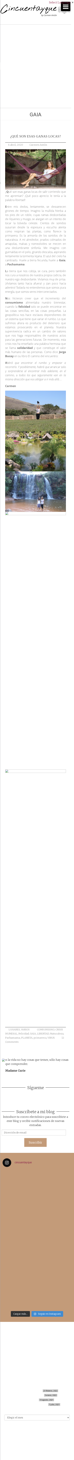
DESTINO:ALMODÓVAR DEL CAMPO (30, 1404)
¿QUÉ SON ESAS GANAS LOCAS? (35, 136)
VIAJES (37, 1345)
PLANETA (27, 1037)
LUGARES (14, 1029)
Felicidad (23, 1033)
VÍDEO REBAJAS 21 (28, 1400)
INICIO (37, 1334)
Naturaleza (57, 1033)
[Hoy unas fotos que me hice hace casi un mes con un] (37, 1289)
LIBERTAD (43, 1033)
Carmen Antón (38, 144)
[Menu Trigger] (65, 6)
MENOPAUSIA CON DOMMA (29, 1395)
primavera (40, 1037)
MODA (37, 1341)
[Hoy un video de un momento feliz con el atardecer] (37, 1181)
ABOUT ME (37, 1352)
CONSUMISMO (45, 1029)
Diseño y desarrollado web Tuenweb (35, 1437)
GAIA (33, 1033)
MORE (37, 1349)
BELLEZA (37, 1337)
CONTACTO (37, 1356)
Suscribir (35, 1142)
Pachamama (12, 1037)
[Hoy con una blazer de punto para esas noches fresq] (37, 1205)
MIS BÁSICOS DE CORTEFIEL (28, 1391)
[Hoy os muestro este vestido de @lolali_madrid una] (37, 1244)
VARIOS (25, 1029)
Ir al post (17, 95)
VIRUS (51, 1037)
